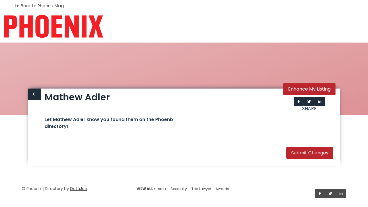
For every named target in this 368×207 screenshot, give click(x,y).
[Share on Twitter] (309, 101)
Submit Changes (309, 153)
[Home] (53, 26)
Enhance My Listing (309, 89)
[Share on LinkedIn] (320, 101)
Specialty (178, 188)
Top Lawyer (201, 188)
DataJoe (78, 188)
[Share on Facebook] (299, 101)
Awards (222, 188)
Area (162, 188)
